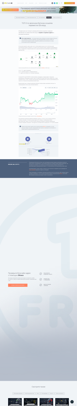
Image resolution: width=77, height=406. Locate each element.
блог (26, 3)
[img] (34, 11)
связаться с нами (43, 3)
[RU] (61, 3)
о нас (36, 3)
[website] (54, 3)
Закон (38, 393)
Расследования (42, 17)
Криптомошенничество (31, 17)
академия (31, 3)
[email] (52, 3)
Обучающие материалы (20, 17)
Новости (49, 17)
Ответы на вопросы (57, 17)
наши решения (20, 3)
